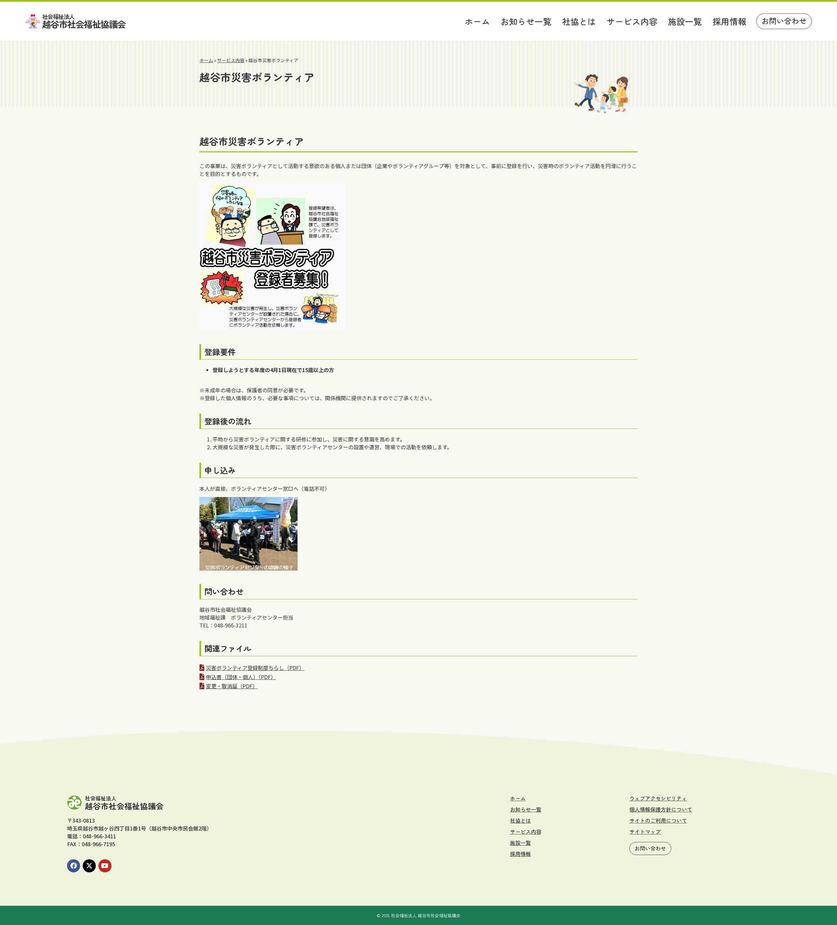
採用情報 (729, 21)
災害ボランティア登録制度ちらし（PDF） (255, 668)
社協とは (579, 21)
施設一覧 (685, 21)
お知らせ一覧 (526, 21)
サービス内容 (632, 21)
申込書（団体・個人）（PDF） (241, 677)
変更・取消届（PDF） (232, 686)
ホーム (477, 21)
